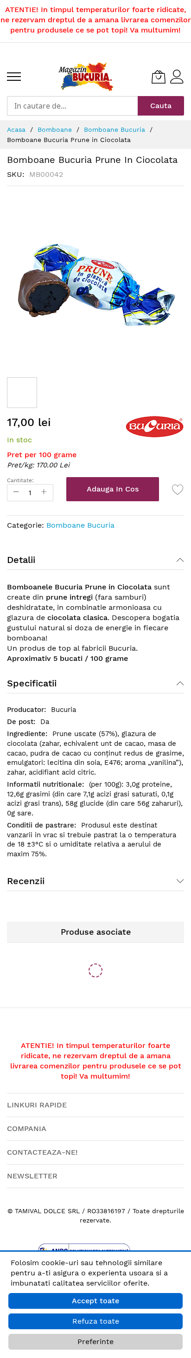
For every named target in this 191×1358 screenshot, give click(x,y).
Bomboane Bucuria (80, 525)
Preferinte (95, 1341)
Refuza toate (95, 1321)
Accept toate (95, 1300)
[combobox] (72, 106)
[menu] (14, 77)
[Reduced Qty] (16, 492)
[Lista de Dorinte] (178, 489)
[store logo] (85, 76)
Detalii (21, 559)
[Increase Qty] (44, 492)
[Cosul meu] (159, 76)
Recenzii (26, 880)
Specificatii (32, 683)
